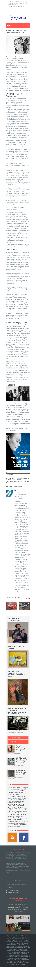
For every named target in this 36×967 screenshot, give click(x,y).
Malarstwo (23, 3)
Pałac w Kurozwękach (22, 821)
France (18, 796)
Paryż (9, 819)
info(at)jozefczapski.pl (14, 892)
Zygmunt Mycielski (16, 826)
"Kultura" (10, 787)
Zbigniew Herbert (18, 824)
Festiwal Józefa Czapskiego (16, 6)
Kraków (23, 810)
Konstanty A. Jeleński (15, 810)
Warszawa (20, 823)
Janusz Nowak (19, 799)
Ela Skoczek (18, 487)
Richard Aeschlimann (13, 823)
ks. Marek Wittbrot (18, 811)
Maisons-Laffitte (25, 813)
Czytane (15, 741)
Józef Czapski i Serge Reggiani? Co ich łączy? (21, 760)
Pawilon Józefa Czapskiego (15, 820)
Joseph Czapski (22, 478)
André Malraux (25, 787)
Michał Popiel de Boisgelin (14, 816)
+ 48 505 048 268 (13, 890)
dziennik (17, 791)
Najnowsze (16, 738)
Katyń (9, 810)
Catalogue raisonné (21, 1)
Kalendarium (9, 1)
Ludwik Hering (17, 813)
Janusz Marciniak (11, 799)
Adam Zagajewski (17, 787)
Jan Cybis (24, 798)
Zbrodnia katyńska (13, 4)
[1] (26, 598)
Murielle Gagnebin (18, 818)
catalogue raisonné (20, 789)
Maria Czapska (21, 815)
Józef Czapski (11, 479)
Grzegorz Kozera (17, 798)
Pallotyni (26, 818)
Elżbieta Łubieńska (18, 792)
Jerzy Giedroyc (16, 801)
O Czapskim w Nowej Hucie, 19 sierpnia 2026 (21, 772)
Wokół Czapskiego (13, 3)
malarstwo (11, 815)
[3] (29, 598)
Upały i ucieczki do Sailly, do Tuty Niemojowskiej (22, 748)
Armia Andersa (11, 789)
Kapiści (26, 808)
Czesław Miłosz (11, 790)
